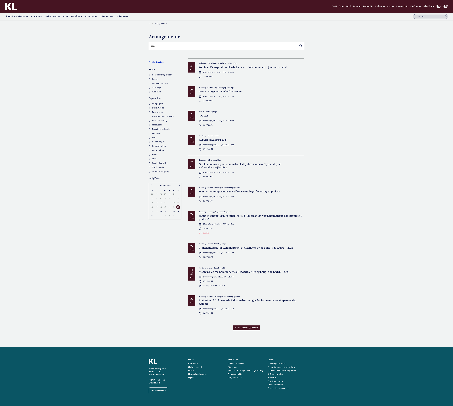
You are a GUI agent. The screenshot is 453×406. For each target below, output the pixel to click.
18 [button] (161, 207)
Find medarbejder (158, 391)
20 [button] (169, 207)
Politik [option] (154, 155)
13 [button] (169, 203)
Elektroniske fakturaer (197, 374)
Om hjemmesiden (275, 381)
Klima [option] (154, 138)
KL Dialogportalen (275, 374)
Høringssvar (380, 6)
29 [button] (165, 194)
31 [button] (174, 194)
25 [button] (161, 211)
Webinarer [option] (156, 92)
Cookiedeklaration (275, 385)
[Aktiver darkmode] (438, 6)
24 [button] (156, 211)
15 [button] (178, 203)
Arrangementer (402, 6)
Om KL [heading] (191, 360)
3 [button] (156, 199)
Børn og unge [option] (157, 112)
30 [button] (169, 194)
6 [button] (169, 199)
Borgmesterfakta (235, 378)
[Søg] (446, 16)
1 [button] (178, 194)
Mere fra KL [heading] (233, 360)
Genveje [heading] (271, 360)
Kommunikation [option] (159, 146)
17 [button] (156, 207)
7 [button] (173, 199)
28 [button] (161, 194)
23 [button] (152, 211)
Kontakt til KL (193, 364)
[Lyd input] (415, 16)
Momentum (233, 367)
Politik (349, 6)
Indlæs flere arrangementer (246, 328)
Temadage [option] (156, 88)
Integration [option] (156, 133)
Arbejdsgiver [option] (157, 104)
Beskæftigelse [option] (158, 108)
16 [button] (152, 207)
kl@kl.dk (157, 383)
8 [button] (178, 199)
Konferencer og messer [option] (162, 75)
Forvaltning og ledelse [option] (161, 129)
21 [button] (174, 207)
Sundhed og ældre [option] (160, 163)
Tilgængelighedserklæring (278, 388)
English (191, 378)
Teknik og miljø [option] (158, 167)
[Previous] (151, 185)
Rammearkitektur (235, 374)
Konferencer (415, 6)
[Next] (179, 185)
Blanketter (272, 378)
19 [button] (165, 207)
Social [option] (154, 159)
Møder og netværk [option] (160, 83)
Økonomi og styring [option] (160, 172)
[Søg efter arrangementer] (300, 46)
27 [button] (156, 194)
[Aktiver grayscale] (445, 6)
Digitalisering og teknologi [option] (163, 116)
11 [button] (161, 203)
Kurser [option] (155, 79)
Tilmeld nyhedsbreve (276, 364)
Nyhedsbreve (428, 6)
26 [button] (152, 194)
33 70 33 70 (160, 380)
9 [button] (152, 203)
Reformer (357, 6)
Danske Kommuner (236, 364)
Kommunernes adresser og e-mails (282, 371)
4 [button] (160, 199)
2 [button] (152, 199)
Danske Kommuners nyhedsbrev (281, 367)
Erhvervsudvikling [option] (159, 121)
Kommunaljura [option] (158, 142)
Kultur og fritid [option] (158, 150)
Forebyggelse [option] (158, 125)
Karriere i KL (368, 6)
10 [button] (156, 203)
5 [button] (165, 199)
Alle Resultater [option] (158, 62)
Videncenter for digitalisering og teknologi (245, 371)
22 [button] (178, 207)
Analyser (390, 6)
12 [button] (165, 203)
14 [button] (174, 203)
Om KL (334, 6)
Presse (342, 6)
